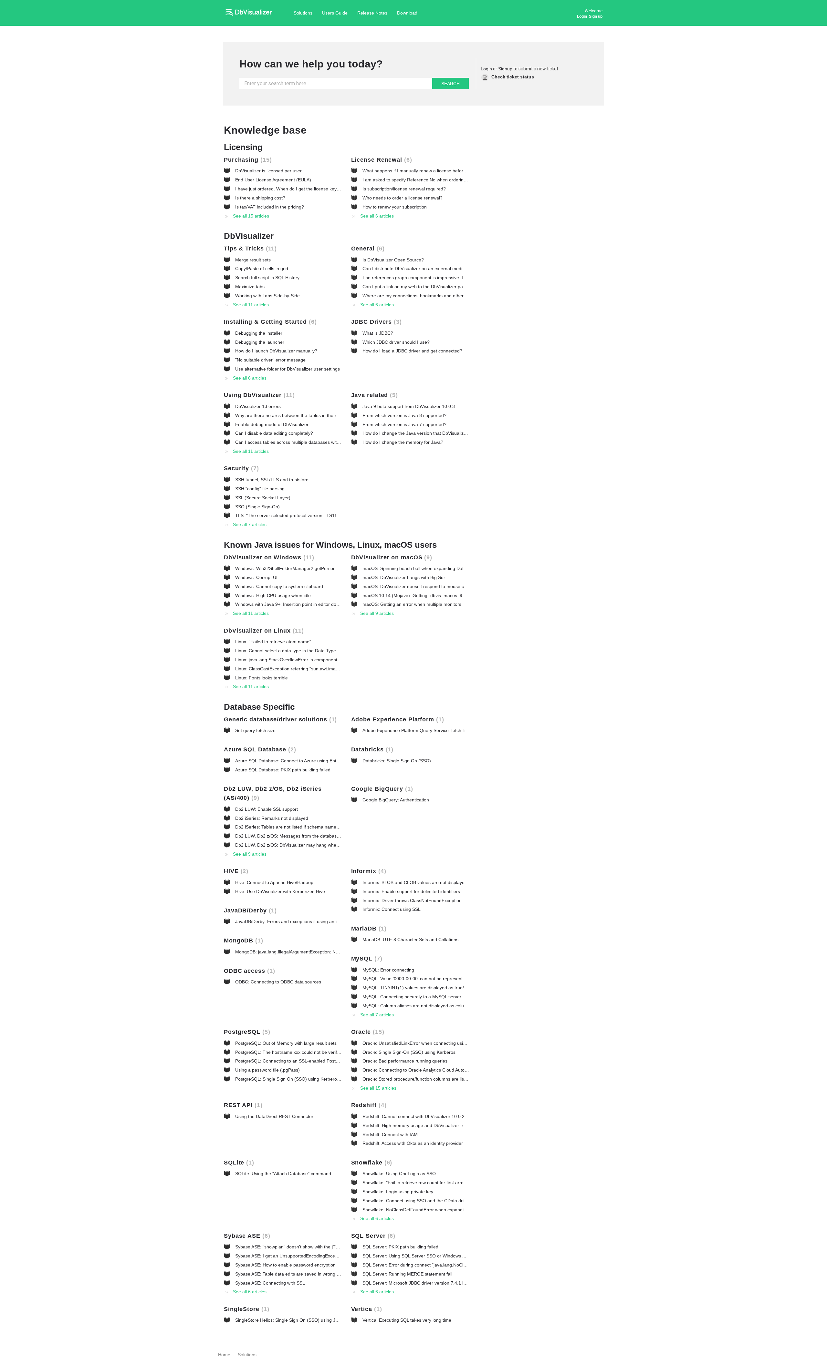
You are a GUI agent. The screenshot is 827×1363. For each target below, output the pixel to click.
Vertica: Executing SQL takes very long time (406, 1320)
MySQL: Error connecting (388, 969)
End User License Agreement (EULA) (273, 179)
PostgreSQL (246, 1032)
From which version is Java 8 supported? (404, 415)
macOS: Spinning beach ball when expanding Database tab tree (427, 568)
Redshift (367, 1105)
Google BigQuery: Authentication (395, 799)
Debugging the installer (258, 333)
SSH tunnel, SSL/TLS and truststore (272, 479)
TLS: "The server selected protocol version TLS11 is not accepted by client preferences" (325, 515)
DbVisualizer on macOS (390, 557)
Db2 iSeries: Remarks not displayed (271, 818)
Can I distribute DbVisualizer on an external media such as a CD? (429, 268)
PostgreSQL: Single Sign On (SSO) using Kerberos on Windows (300, 1079)
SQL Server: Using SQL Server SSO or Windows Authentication (426, 1255)
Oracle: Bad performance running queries (404, 1060)
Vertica (365, 1309)
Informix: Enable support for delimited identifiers (411, 891)
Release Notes (372, 12)
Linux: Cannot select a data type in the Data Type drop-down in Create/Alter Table (318, 650)
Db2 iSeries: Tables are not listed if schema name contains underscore (307, 826)
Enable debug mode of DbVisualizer (272, 424)
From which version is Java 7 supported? (404, 424)
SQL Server (372, 1236)
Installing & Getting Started (269, 322)
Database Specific (259, 706)
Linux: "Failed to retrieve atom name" (273, 641)
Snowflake (370, 1162)
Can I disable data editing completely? (274, 433)
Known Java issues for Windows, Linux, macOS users (330, 544)
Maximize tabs (250, 286)
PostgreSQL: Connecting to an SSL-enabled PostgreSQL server (300, 1060)
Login (486, 68)
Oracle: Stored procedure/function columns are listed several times (430, 1079)
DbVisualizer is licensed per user (268, 170)
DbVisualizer (249, 235)
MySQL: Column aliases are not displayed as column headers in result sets (439, 1005)
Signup (505, 68)
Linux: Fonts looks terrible (261, 677)
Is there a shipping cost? (260, 197)
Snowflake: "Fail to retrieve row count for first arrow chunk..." (424, 1182)
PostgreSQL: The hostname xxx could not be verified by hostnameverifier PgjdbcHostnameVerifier (335, 1052)
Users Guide (335, 12)
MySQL (365, 958)
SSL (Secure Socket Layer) (262, 497)
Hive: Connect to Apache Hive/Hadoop (274, 882)
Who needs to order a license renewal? (402, 197)
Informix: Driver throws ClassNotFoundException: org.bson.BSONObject (435, 900)
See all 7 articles (250, 524)
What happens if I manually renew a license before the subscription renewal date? (446, 170)
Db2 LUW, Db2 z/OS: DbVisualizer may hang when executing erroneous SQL (314, 845)
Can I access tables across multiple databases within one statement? (305, 442)
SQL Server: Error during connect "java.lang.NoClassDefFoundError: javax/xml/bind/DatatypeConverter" (468, 1264)
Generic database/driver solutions (279, 719)
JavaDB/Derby (249, 910)
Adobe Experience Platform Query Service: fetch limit (416, 730)
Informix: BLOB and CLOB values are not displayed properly (423, 882)
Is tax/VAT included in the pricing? (269, 206)
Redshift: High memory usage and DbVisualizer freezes (419, 1125)
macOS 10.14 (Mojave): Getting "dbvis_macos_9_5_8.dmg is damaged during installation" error (460, 595)
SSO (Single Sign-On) (257, 506)
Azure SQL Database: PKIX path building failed (282, 769)
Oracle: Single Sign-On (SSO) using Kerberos (408, 1052)
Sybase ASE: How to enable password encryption (285, 1264)
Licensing (243, 147)
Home (224, 1354)
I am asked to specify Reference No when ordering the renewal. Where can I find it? (448, 179)
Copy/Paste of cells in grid (261, 268)
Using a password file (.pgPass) (267, 1070)
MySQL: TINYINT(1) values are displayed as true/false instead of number (437, 987)
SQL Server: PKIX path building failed (400, 1246)
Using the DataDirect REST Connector (274, 1116)
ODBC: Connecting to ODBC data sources (278, 981)
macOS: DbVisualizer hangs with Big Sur (403, 577)
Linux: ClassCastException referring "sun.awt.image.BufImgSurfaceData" (309, 668)
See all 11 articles (251, 304)
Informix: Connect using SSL (391, 909)
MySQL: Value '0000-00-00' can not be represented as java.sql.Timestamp (438, 978)
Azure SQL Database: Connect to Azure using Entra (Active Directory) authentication (321, 760)
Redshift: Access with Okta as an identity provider (412, 1143)
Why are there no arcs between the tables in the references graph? (303, 415)
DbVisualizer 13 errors (258, 406)
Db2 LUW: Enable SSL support (266, 809)
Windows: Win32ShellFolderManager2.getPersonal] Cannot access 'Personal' (314, 568)
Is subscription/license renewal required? (404, 188)
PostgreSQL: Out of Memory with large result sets (286, 1043)
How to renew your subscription (394, 206)
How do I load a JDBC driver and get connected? (412, 350)
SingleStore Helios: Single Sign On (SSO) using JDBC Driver (296, 1320)
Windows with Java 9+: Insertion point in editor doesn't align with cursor (308, 604)
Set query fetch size (255, 730)
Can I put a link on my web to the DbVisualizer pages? (417, 286)
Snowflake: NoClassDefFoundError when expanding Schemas (425, 1209)
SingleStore (245, 1309)
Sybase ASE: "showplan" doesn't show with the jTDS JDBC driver (301, 1246)
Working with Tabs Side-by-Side (267, 295)
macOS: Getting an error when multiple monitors (411, 604)
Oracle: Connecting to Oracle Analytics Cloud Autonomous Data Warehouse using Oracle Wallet (459, 1070)
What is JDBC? (377, 333)
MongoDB (242, 940)
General (366, 248)
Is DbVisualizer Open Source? (393, 259)
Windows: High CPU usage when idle (273, 595)
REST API (242, 1105)
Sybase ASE (246, 1236)
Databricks (371, 749)
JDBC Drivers (375, 322)
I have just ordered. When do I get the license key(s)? (290, 188)
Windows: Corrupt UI (256, 577)
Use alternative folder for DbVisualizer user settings (287, 368)
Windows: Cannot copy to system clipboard (279, 586)
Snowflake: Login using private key (397, 1191)
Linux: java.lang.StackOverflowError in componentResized (294, 659)
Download (407, 12)
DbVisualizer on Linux (263, 630)
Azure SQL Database (259, 749)
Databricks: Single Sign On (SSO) (396, 760)
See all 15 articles (251, 216)
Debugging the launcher (259, 342)
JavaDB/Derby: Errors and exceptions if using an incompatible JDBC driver (311, 921)
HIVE (235, 871)
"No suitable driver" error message (270, 359)
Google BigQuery (381, 789)
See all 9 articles (377, 613)
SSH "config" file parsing (260, 488)
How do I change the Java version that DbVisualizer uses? (421, 433)
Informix (367, 871)
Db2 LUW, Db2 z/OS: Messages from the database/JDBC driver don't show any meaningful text (332, 836)
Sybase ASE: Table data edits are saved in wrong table (291, 1274)
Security (240, 468)
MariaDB (367, 928)
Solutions (303, 12)
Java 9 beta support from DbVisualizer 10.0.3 (408, 406)
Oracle (366, 1032)
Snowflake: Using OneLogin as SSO (399, 1173)
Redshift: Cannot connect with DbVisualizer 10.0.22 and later (424, 1116)
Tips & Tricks (249, 248)
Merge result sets (253, 259)
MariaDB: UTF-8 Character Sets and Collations (410, 939)
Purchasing (247, 160)
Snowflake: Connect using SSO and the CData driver (416, 1200)
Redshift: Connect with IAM (390, 1134)
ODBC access (248, 971)
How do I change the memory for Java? (402, 442)
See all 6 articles (377, 216)
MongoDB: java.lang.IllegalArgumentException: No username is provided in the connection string (334, 951)
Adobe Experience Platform (396, 719)
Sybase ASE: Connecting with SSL (270, 1283)
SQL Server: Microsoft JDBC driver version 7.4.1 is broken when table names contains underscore (462, 1283)
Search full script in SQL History (267, 277)
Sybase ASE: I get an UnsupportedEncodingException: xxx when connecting (312, 1255)
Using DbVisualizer (258, 395)
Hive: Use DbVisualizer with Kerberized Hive (280, 891)
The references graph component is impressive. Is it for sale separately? (436, 277)
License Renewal (380, 160)
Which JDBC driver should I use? (396, 342)
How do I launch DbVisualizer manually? (276, 350)
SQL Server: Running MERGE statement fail (407, 1274)
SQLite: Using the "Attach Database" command (283, 1173)
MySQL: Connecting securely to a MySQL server (411, 996)
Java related (373, 395)
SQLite (238, 1162)
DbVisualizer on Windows (268, 557)
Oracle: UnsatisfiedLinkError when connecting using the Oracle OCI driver (437, 1043)
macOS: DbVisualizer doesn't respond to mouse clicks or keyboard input (436, 586)
